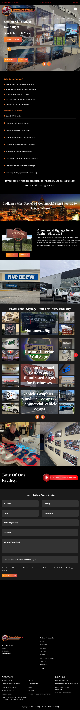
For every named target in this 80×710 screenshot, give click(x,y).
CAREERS (43, 661)
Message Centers (8, 690)
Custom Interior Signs (10, 687)
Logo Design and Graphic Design (66, 684)
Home (42, 641)
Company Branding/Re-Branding (63, 688)
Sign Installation (61, 680)
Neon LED (31, 690)
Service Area (44, 655)
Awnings (31, 680)
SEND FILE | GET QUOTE (47, 658)
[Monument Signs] (39, 323)
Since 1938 (75, 2)
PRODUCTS (23, 60)
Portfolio (24, 255)
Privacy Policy (53, 707)
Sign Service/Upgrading (63, 693)
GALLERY (43, 651)
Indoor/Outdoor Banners (11, 684)
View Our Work (13, 39)
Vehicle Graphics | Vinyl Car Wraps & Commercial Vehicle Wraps (14, 698)
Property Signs (7, 680)
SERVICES (43, 648)
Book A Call (12, 255)
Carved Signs (33, 684)
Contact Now (10, 60)
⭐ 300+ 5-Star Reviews (46, 2)
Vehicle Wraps (7, 694)
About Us (43, 665)
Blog (42, 668)
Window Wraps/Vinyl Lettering (39, 694)
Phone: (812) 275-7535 (7, 646)
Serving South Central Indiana (10, 2)
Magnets (31, 687)
